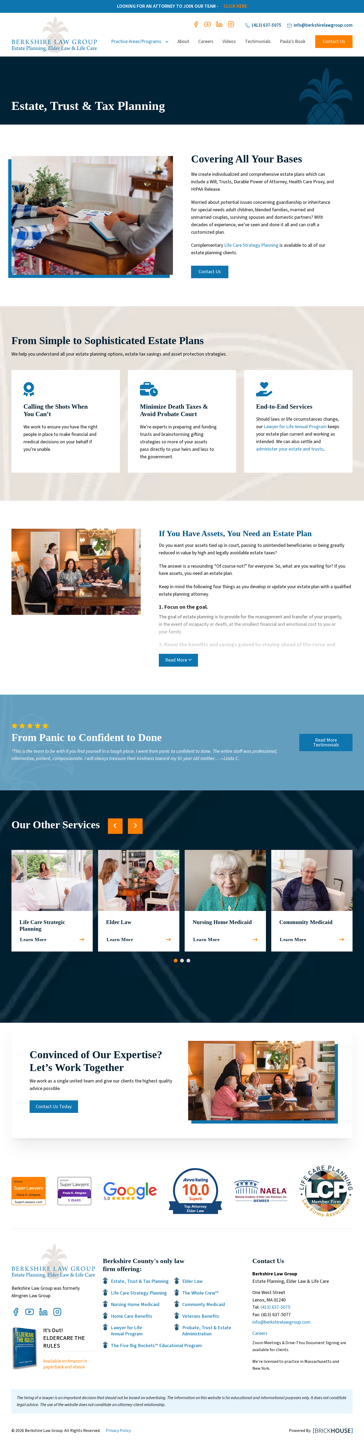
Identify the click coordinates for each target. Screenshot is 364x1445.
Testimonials (258, 41)
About (183, 41)
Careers (205, 41)
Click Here (235, 6)
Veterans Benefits (200, 1316)
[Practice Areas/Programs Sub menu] (168, 41)
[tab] (175, 960)
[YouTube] (207, 26)
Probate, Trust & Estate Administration (206, 1331)
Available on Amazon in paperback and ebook (65, 1364)
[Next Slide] (135, 826)
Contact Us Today (54, 1106)
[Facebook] (196, 26)
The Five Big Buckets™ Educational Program (156, 1346)
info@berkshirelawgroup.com (323, 25)
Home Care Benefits (131, 1316)
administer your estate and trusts (289, 449)
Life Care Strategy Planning (251, 245)
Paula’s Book (292, 41)
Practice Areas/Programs (136, 41)
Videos (229, 41)
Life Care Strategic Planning (42, 925)
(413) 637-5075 (266, 25)
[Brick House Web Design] (333, 1430)
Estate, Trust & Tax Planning (140, 1281)
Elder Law (118, 922)
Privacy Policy (118, 1431)
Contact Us (334, 41)
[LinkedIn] (219, 26)
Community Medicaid (306, 922)
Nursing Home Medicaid (222, 922)
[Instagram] (231, 26)
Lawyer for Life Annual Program (295, 426)
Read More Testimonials (326, 742)
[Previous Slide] (115, 826)
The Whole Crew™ (200, 1293)
